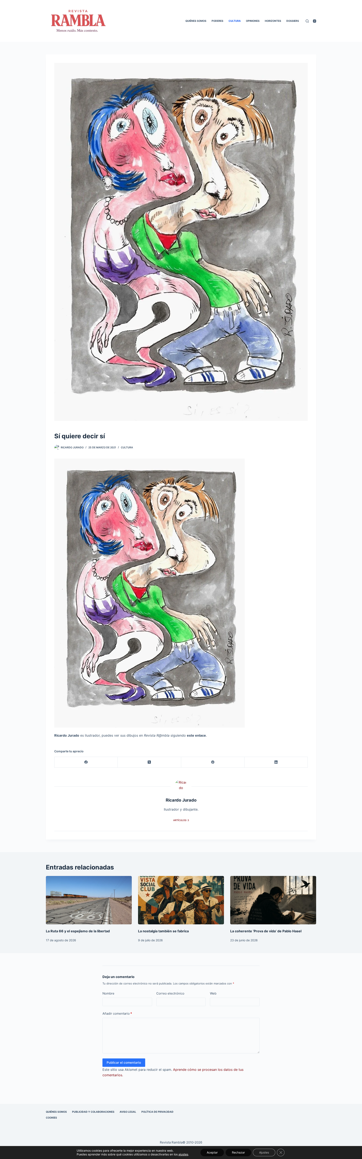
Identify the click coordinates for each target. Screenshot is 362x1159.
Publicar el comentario (124, 1063)
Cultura (235, 20)
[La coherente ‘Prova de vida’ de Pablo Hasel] (273, 900)
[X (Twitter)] (149, 762)
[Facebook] (86, 762)
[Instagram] (314, 21)
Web (213, 993)
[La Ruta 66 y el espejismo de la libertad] (89, 900)
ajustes (183, 1154)
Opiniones (253, 20)
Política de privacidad (157, 1111)
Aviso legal (128, 1111)
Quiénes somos (195, 20)
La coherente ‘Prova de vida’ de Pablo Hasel (265, 931)
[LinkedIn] (276, 762)
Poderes (217, 20)
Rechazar (238, 1152)
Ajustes (264, 1152)
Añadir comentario (117, 1013)
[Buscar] (307, 21)
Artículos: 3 (181, 820)
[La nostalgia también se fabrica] (181, 900)
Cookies (51, 1117)
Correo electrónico (170, 993)
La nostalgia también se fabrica (163, 931)
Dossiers (292, 20)
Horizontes (273, 20)
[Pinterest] (212, 762)
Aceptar (212, 1152)
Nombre (108, 993)
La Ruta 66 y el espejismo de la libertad (78, 931)
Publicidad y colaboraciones (93, 1111)
